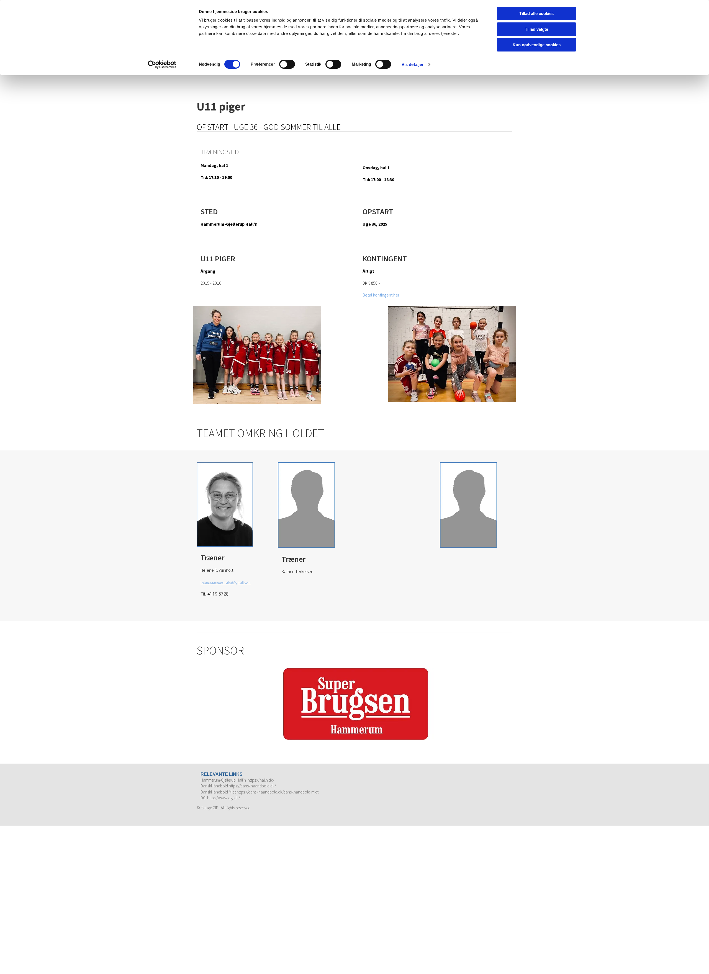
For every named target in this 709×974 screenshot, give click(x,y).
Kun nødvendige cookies (537, 44)
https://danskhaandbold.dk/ (252, 786)
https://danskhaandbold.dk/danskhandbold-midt (277, 792)
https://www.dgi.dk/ (223, 797)
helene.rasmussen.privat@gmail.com (226, 582)
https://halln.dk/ (261, 780)
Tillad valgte (536, 29)
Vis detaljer (412, 64)
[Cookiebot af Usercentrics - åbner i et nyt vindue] (162, 64)
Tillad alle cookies (536, 13)
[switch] (287, 64)
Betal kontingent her (381, 295)
